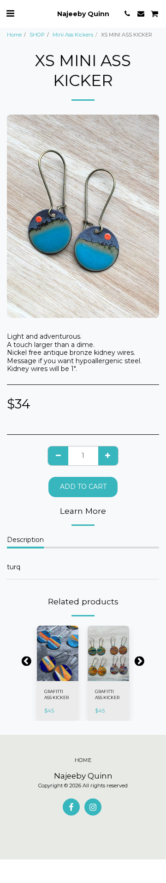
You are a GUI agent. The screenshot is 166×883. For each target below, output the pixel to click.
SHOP (37, 34)
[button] (10, 13)
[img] (57, 653)
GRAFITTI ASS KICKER (56, 694)
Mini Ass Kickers (73, 34)
